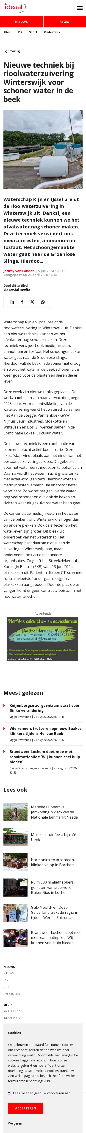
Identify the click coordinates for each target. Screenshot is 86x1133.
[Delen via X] (32, 302)
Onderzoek (52, 32)
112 (19, 32)
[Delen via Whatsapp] (43, 302)
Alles (7, 32)
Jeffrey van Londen (18, 271)
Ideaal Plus (11, 1018)
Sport (33, 32)
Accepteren (25, 1108)
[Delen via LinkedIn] (12, 302)
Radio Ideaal (12, 1011)
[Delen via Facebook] (22, 302)
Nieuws (21, 21)
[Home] (21, 8)
